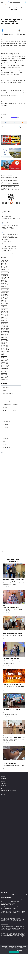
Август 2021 (4, 353)
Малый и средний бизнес (9, 410)
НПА (2, 787)
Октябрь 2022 (5, 331)
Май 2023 (4, 320)
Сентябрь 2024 (5, 295)
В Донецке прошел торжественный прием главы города (9, 177)
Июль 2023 (4, 317)
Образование (6, 418)
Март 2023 (4, 323)
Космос (4, 114)
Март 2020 (4, 377)
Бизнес (5, 390)
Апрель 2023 (4, 322)
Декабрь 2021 (5, 346)
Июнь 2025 (4, 281)
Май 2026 (4, 264)
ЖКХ (4, 399)
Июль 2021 (4, 354)
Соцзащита (5, 438)
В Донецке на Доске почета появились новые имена (11, 710)
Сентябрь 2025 (5, 277)
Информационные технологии (11, 404)
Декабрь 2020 (5, 365)
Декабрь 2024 (5, 291)
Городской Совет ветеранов (8, 790)
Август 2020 (4, 371)
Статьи (4, 444)
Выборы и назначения (8, 393)
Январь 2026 (4, 271)
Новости (5, 416)
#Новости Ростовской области (10, 210)
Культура (5, 407)
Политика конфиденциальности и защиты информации (12, 926)
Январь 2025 (4, 289)
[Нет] (26, 949)
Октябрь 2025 (5, 275)
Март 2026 (4, 268)
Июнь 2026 (4, 263)
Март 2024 (4, 305)
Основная (5, 427)
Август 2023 (4, 315)
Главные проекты (7, 396)
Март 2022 (4, 342)
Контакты (3, 785)
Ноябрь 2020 (4, 366)
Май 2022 (4, 339)
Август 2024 (4, 297)
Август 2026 (4, 260)
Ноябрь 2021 (4, 348)
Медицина (5, 413)
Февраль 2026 (5, 269)
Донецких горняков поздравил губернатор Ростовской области (12, 632)
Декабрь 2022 (5, 328)
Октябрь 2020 (5, 368)
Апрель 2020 (4, 376)
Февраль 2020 (5, 379)
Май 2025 (4, 283)
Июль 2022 (4, 336)
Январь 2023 (4, 326)
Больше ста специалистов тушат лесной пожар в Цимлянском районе (10, 227)
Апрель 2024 (4, 303)
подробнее (7, 947)
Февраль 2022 (5, 343)
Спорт (4, 441)
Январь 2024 (4, 308)
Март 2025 (4, 286)
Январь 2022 (4, 345)
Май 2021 (3, 357)
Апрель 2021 (4, 359)
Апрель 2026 (4, 266)
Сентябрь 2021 (5, 351)
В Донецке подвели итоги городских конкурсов (11, 659)
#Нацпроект (4, 778)
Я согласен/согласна (14, 952)
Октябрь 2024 (5, 294)
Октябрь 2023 (5, 312)
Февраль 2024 (5, 306)
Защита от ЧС (6, 401)
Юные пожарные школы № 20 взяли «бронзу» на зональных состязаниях (13, 103)
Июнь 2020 (4, 374)
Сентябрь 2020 (5, 370)
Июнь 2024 (4, 300)
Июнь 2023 (4, 319)
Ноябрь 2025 (4, 274)
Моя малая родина (6, 788)
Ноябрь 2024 (4, 292)
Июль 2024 (4, 298)
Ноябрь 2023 (4, 311)
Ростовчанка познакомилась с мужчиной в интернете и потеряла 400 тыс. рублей (11, 246)
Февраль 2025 (5, 288)
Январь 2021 (4, 363)
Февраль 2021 (5, 362)
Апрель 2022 (4, 340)
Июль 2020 (4, 373)
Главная (3, 776)
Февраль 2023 (5, 325)
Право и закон (6, 433)
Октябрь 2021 (5, 349)
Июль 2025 (4, 280)
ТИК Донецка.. (6, 447)
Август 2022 (4, 334)
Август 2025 (4, 278)
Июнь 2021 (4, 356)
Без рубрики (6, 387)
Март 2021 (4, 360)
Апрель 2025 (4, 285)
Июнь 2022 (4, 337)
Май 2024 (4, 302)
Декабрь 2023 (5, 309)
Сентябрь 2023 (5, 314)
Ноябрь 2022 (4, 329)
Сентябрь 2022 (5, 332)
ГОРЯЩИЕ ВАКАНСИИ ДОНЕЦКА (10, 189)
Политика (5, 430)
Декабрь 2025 (5, 272)
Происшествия (7, 435)
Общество (5, 424)
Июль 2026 (4, 261)
